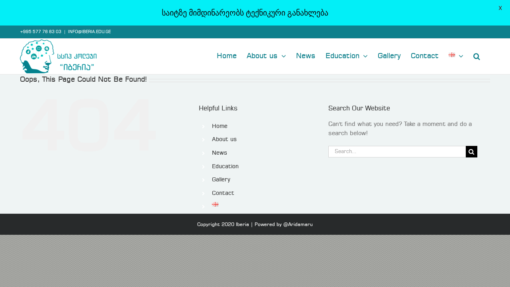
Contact (223, 193)
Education (225, 166)
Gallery (221, 180)
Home (220, 126)
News (219, 153)
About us (224, 139)
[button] (476, 55)
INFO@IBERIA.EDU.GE (89, 32)
